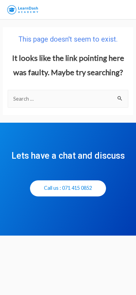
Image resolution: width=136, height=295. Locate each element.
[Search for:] (68, 99)
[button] (68, 188)
